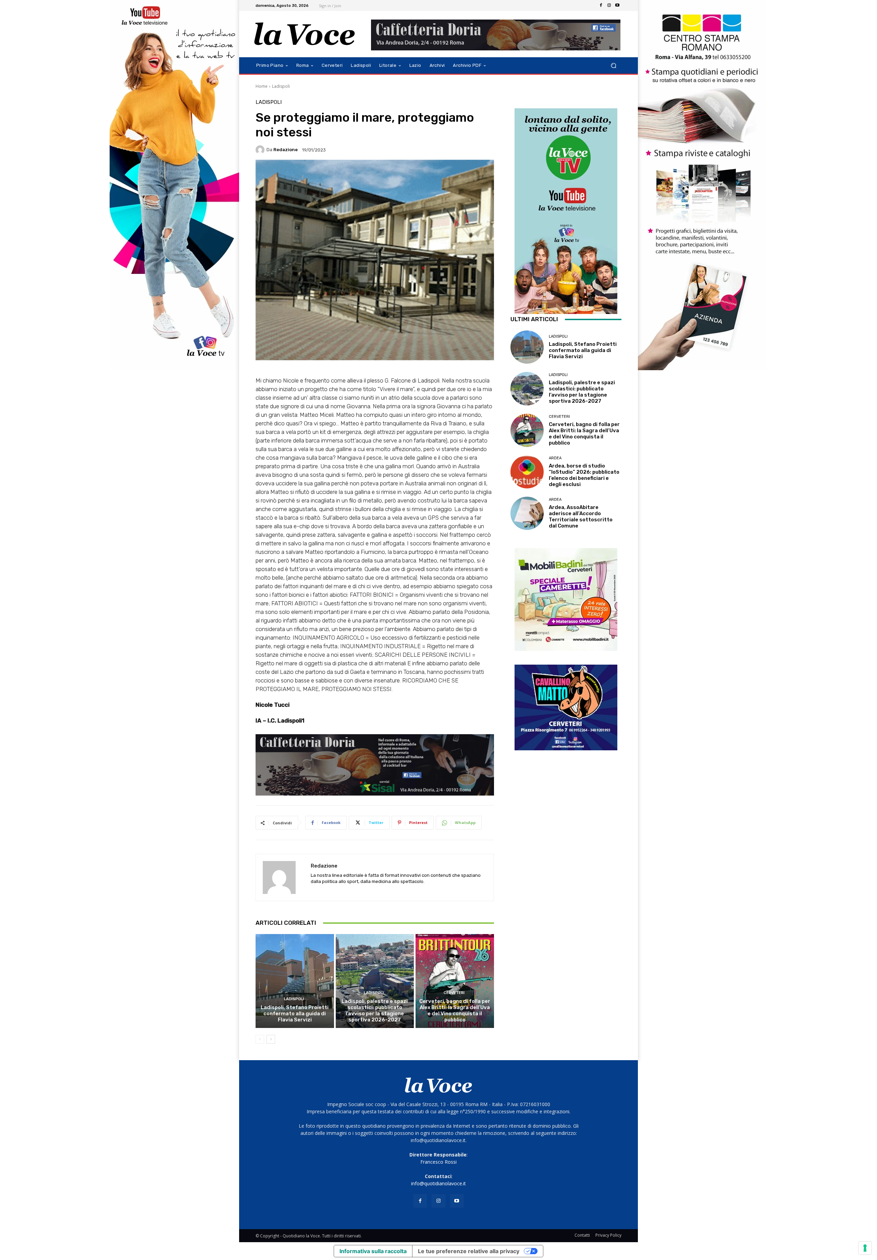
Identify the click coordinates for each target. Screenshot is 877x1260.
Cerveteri (454, 993)
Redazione (285, 149)
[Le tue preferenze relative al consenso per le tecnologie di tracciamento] (865, 1248)
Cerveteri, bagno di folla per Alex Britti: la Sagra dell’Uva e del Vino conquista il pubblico (454, 1010)
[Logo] (305, 34)
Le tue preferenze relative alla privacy (468, 1251)
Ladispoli (281, 86)
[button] (613, 66)
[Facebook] (601, 5)
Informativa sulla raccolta (373, 1251)
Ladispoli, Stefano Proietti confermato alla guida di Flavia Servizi (295, 1013)
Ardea (555, 458)
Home (262, 86)
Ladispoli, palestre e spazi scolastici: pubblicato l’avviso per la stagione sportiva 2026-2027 (375, 1010)
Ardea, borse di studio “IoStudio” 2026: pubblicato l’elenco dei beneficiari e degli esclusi (584, 475)
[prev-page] (260, 1039)
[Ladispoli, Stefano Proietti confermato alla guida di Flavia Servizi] (295, 981)
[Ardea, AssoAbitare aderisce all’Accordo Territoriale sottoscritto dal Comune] (527, 513)
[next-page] (271, 1039)
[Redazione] (261, 149)
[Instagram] (609, 5)
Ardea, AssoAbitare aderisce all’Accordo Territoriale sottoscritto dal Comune (581, 516)
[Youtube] (617, 5)
